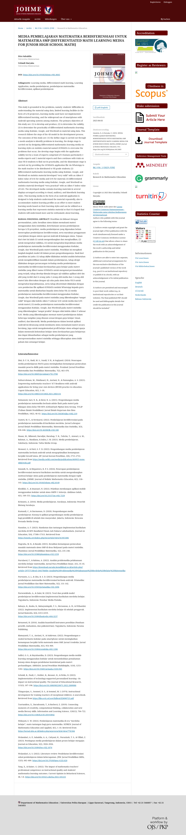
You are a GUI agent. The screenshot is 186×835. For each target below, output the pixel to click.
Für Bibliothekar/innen (145, 266)
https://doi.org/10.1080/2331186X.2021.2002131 (39, 393)
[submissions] (150, 122)
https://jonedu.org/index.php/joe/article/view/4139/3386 (43, 537)
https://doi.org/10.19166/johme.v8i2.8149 (41, 482)
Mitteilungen (51, 19)
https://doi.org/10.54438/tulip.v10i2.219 (59, 413)
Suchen (166, 19)
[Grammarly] (151, 181)
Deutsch (139, 286)
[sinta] (151, 52)
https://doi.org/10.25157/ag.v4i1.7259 (48, 495)
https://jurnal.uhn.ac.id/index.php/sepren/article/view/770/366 (46, 731)
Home (20, 28)
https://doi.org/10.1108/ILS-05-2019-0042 (36, 714)
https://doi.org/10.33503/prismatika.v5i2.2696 (38, 587)
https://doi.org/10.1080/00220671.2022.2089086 (54, 685)
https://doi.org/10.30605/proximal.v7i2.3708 (38, 374)
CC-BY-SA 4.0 (99, 241)
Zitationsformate (102, 154)
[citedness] (151, 99)
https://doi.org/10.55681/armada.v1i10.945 (43, 669)
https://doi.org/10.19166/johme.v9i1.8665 (41, 74)
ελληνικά (139, 290)
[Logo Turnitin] (151, 200)
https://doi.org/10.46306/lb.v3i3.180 (43, 430)
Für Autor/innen (142, 262)
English (138, 282)
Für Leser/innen (142, 258)
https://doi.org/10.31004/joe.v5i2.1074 (35, 747)
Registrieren (155, 2)
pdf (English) (102, 107)
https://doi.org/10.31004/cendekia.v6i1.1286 (38, 649)
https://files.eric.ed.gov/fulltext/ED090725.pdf (53, 698)
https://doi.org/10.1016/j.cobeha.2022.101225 (45, 777)
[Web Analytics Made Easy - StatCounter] (141, 223)
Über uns (65, 19)
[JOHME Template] (151, 144)
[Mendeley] (151, 167)
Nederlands (140, 295)
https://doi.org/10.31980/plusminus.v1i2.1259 (38, 554)
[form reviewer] (136, 72)
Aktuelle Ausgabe (22, 19)
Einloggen (168, 2)
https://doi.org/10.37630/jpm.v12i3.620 (49, 760)
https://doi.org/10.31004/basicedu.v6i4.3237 (38, 616)
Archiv (37, 19)
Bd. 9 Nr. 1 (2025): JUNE (44, 28)
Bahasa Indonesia (143, 299)
